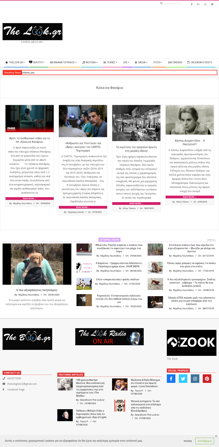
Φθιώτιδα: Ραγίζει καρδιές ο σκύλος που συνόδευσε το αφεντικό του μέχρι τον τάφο (119, 248)
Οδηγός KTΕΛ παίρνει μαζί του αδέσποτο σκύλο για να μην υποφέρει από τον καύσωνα (191, 300)
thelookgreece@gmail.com (22, 383)
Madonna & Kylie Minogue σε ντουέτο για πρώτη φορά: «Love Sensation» (145, 383)
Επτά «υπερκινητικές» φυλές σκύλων (117, 279)
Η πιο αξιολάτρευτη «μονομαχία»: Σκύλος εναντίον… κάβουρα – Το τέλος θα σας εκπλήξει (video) (191, 282)
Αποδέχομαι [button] (205, 440)
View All (211, 240)
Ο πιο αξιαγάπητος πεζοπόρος (36, 290)
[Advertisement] (163, 33)
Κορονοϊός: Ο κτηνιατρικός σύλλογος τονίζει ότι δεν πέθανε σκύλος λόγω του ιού (118, 298)
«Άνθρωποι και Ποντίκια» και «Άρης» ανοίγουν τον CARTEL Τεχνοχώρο (83, 147)
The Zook (172, 358)
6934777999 (14, 378)
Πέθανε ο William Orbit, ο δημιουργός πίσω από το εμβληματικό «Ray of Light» (91, 413)
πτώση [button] (188, 440)
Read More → (30, 198)
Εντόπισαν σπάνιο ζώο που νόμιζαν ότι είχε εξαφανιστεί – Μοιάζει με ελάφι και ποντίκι (191, 248)
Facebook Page (16, 389)
